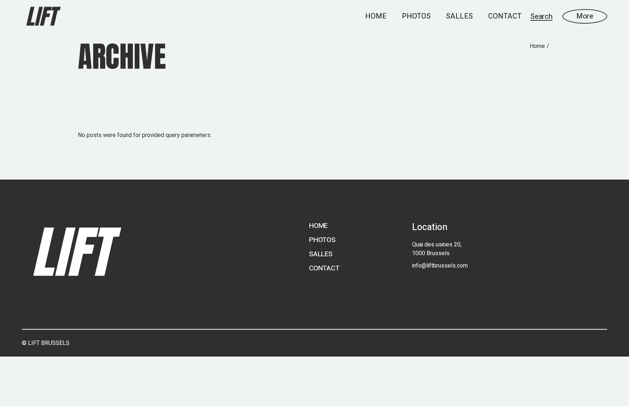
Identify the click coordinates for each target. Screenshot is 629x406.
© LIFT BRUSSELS (46, 343)
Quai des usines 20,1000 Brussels (437, 249)
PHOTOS (322, 240)
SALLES (321, 254)
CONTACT (324, 268)
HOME (318, 226)
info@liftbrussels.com (440, 265)
